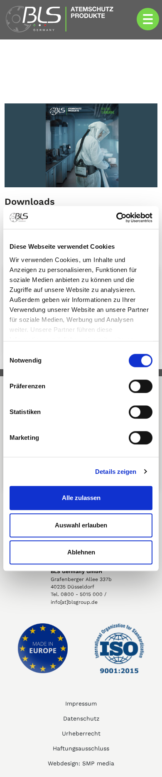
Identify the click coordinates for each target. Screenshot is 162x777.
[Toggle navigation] (148, 19)
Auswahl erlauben (81, 525)
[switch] (140, 386)
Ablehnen (81, 552)
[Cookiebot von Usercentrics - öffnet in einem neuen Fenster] (116, 217)
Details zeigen (115, 471)
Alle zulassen (81, 497)
